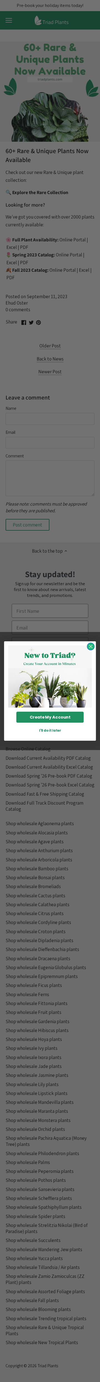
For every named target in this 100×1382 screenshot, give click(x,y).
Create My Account (50, 717)
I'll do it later (50, 730)
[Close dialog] (90, 646)
